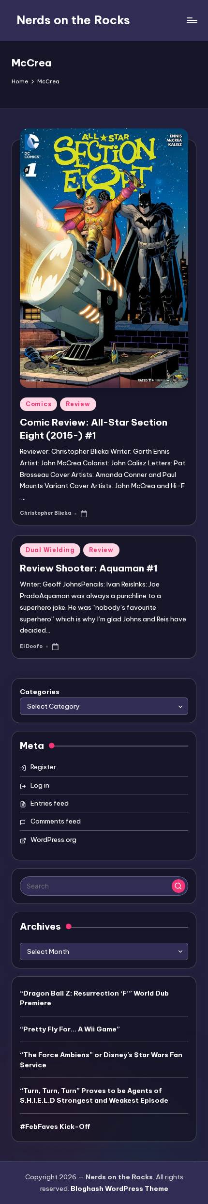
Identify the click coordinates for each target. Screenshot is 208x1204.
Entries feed (49, 803)
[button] (178, 886)
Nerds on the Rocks (73, 20)
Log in (39, 785)
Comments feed (55, 821)
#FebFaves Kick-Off (55, 1126)
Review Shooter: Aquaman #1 (89, 568)
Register (43, 766)
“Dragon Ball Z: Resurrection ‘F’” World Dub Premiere (94, 998)
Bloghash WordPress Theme (119, 1188)
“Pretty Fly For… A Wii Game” (70, 1029)
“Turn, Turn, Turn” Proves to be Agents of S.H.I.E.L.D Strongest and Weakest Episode (94, 1095)
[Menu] (191, 20)
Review (78, 404)
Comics (38, 404)
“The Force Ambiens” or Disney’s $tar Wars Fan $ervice (101, 1059)
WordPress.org (53, 839)
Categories (39, 691)
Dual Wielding (50, 550)
